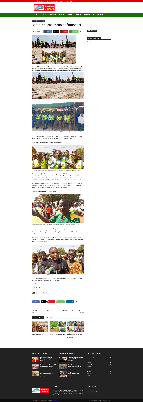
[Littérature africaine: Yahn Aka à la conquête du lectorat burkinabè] (63, 359)
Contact (100, 15)
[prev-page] (33, 340)
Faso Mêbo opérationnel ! (46, 292)
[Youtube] (110, 1)
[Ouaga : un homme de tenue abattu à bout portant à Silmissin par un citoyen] (63, 374)
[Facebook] (105, 1)
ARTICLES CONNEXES (38, 317)
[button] (109, 15)
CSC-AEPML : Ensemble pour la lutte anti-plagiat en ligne (44, 311)
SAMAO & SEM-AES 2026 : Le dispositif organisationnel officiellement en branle (38, 335)
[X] (108, 1)
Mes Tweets (90, 41)
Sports (70, 15)
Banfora (37, 292)
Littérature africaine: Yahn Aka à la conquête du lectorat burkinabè (75, 359)
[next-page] (35, 340)
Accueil (35, 15)
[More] (80, 31)
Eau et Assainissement (96, 400)
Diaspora (88, 400)
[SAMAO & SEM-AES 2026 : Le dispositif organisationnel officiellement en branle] (40, 326)
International (89, 15)
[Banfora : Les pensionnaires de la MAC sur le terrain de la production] (58, 326)
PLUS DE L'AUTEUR (49, 317)
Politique (43, 15)
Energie (61, 15)
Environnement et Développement (55, 1)
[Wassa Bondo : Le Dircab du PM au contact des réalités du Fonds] (35, 366)
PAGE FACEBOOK (92, 30)
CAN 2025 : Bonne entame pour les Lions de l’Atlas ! (73, 311)
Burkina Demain (36, 27)
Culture (78, 15)
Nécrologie (70, 1)
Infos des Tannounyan (41, 21)
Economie (52, 15)
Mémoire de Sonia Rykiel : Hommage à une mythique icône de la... (48, 359)
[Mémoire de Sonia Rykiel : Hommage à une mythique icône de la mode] (35, 359)
